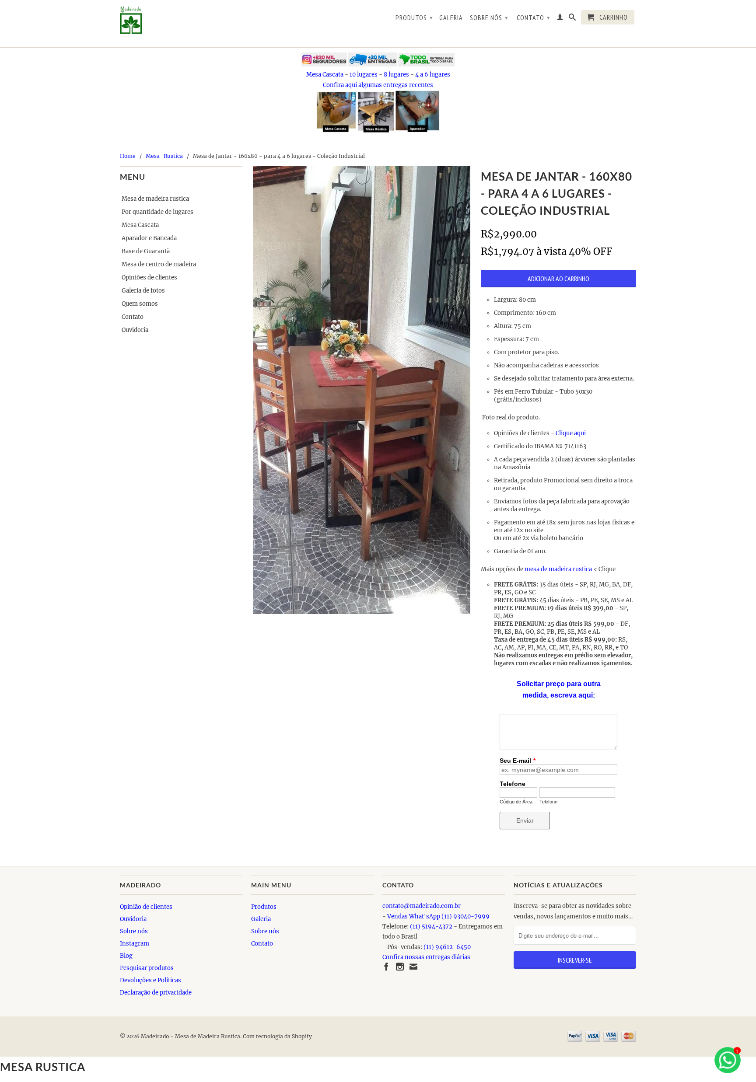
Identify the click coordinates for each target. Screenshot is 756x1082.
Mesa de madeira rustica (155, 198)
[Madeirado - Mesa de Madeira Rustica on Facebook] (386, 966)
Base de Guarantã (146, 251)
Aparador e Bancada (149, 238)
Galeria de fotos (143, 290)
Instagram (134, 943)
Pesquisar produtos (147, 968)
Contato (533, 17)
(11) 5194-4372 (431, 926)
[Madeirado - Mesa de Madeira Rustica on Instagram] (400, 966)
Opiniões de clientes (149, 277)
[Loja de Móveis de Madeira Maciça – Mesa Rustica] (181, 20)
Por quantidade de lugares (157, 212)
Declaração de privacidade (156, 992)
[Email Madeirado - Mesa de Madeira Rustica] (413, 966)
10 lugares (364, 74)
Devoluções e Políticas (150, 980)
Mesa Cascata (324, 74)
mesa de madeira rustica (558, 569)
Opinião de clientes (146, 907)
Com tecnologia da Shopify (277, 1036)
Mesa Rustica (165, 156)
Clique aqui (571, 433)
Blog (126, 956)
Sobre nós (489, 17)
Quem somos (140, 303)
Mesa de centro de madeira (159, 264)
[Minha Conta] (560, 19)
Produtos (414, 17)
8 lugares (396, 74)
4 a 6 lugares (432, 74)
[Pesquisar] (572, 19)
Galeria (451, 18)
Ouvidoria (135, 330)
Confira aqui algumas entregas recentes (378, 85)
